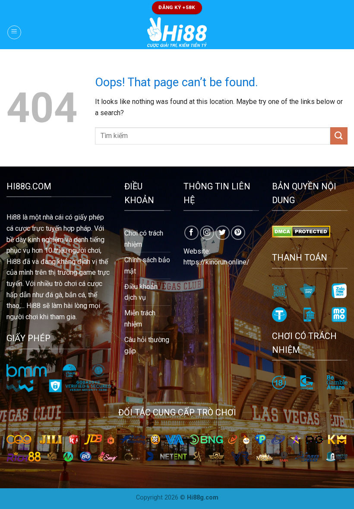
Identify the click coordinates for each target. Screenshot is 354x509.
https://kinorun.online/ (216, 262)
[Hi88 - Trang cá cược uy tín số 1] (177, 32)
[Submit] (339, 135)
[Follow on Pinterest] (238, 233)
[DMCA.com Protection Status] (301, 231)
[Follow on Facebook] (191, 233)
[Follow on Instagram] (207, 233)
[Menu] (14, 32)
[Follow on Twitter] (222, 233)
